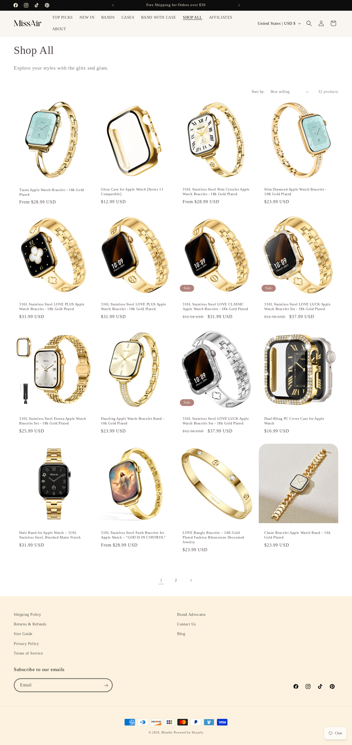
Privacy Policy (26, 644)
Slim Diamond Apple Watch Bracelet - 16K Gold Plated (295, 191)
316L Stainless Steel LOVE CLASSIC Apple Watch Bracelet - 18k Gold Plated (215, 306)
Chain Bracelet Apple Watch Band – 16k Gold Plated (297, 535)
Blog (181, 634)
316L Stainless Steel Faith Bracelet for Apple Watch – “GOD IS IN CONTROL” (133, 535)
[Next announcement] (239, 5)
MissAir (167, 732)
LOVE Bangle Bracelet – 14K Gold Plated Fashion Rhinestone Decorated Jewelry (213, 537)
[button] (309, 23)
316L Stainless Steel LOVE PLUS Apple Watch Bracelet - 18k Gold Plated (52, 306)
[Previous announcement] (113, 5)
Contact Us (186, 624)
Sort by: (258, 92)
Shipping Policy (27, 614)
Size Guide (23, 634)
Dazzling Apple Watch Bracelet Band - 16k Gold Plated (132, 420)
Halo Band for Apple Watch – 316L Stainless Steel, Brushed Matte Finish (50, 535)
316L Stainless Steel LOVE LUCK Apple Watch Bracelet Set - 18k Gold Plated (297, 306)
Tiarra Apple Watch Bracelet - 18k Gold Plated (51, 192)
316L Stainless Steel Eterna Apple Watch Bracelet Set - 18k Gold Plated (52, 420)
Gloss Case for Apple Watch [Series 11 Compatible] (132, 191)
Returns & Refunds (30, 624)
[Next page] (191, 580)
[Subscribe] (106, 685)
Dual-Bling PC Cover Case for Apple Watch (294, 420)
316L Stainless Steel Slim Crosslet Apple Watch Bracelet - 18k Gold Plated (216, 191)
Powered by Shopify (189, 732)
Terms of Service (28, 653)
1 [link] (161, 580)
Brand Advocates (191, 614)
